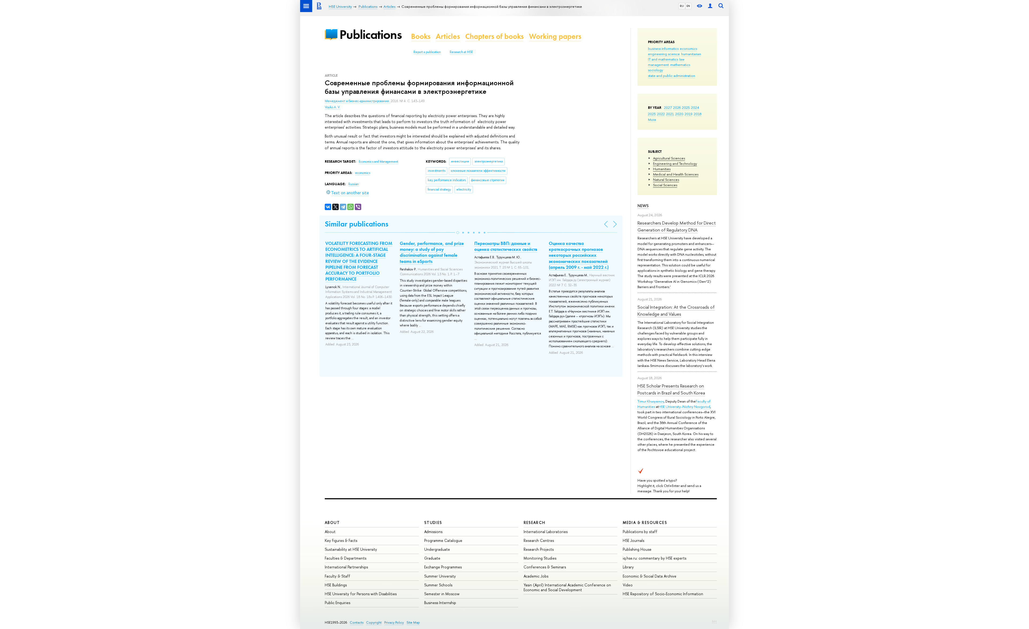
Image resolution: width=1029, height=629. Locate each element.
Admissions (433, 531)
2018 (698, 113)
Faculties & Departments (345, 558)
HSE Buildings (336, 584)
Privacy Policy (394, 622)
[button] (457, 232)
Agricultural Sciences (669, 158)
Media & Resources (645, 522)
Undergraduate (437, 549)
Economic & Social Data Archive (649, 576)
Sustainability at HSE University (351, 549)
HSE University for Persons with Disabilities (361, 593)
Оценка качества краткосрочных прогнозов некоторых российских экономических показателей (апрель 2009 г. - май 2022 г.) (579, 255)
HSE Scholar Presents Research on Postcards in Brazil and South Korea (671, 389)
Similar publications (356, 224)
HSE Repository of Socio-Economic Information (663, 593)
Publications (371, 34)
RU (682, 6)
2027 (668, 107)
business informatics (663, 48)
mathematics (680, 64)
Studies (433, 522)
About (332, 522)
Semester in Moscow (442, 593)
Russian (353, 184)
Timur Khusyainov (650, 401)
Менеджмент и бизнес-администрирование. (358, 101)
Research (535, 522)
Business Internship (440, 602)
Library (628, 567)
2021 (670, 113)
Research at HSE (461, 52)
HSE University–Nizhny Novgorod (684, 406)
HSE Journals (633, 540)
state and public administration (671, 75)
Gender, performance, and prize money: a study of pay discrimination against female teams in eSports (432, 252)
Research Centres (539, 540)
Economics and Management (378, 161)
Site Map (413, 622)
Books (420, 36)
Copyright (374, 622)
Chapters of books (494, 36)
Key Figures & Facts (341, 540)
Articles (448, 36)
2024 (695, 107)
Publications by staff (640, 531)
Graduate (432, 558)
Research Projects (539, 549)
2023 (652, 113)
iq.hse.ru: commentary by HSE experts (654, 558)
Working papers (555, 36)
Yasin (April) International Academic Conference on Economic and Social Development (567, 587)
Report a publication (427, 52)
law (681, 59)
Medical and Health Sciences (675, 174)
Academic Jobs (536, 576)
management (658, 64)
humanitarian (691, 53)
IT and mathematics (663, 59)
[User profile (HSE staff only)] (710, 6)
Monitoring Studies (540, 558)
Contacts (356, 622)
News (643, 206)
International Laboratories (546, 531)
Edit (714, 621)
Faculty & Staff (337, 576)
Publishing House (637, 549)
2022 (661, 113)
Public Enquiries (337, 602)
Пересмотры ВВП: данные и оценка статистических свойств (505, 246)
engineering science (664, 53)
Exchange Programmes (443, 567)
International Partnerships (346, 567)
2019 (688, 113)
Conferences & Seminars (545, 567)
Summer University (440, 576)
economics (688, 48)
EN (688, 6)
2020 (679, 113)
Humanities (661, 168)
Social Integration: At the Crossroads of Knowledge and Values (676, 310)
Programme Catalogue (443, 540)
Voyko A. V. (332, 107)
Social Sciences (665, 185)
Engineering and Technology (675, 163)
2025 (686, 107)
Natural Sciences (666, 179)
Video (628, 584)
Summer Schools (438, 584)
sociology (655, 70)
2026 (677, 107)
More (652, 119)
